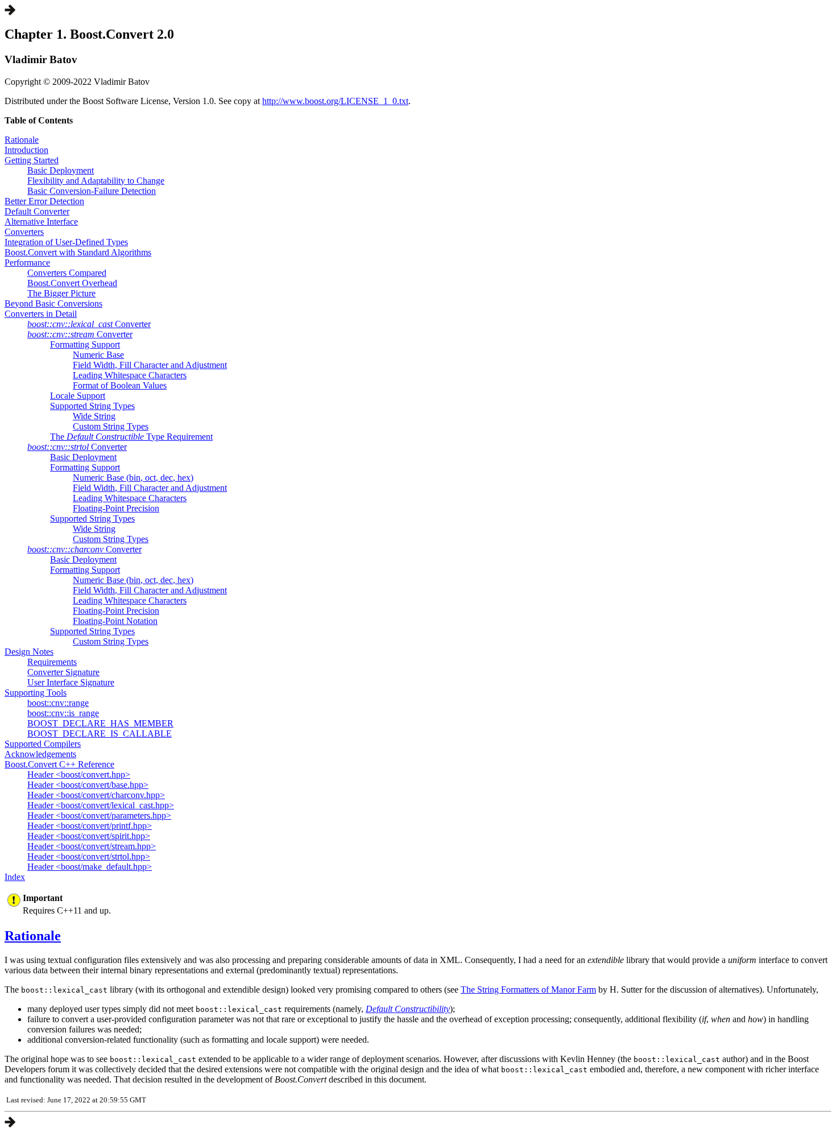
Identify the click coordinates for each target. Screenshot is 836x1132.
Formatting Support (85, 344)
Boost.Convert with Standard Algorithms (78, 252)
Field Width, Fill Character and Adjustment (150, 365)
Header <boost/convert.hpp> (78, 774)
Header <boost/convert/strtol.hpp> (88, 856)
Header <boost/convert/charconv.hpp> (96, 795)
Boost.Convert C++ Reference (59, 764)
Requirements (52, 662)
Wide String (94, 416)
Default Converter (37, 211)
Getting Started (32, 160)
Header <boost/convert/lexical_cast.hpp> (100, 805)
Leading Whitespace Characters (130, 375)
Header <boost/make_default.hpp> (89, 866)
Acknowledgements (40, 754)
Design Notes (29, 651)
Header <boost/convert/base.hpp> (87, 785)
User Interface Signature (70, 682)
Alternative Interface (41, 221)
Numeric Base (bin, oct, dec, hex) (133, 477)
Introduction (26, 150)
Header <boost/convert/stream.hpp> (91, 846)
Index (15, 877)
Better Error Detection (44, 201)
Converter (89, 324)
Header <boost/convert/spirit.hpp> (88, 836)
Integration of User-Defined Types (66, 242)
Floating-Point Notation (115, 621)
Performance (27, 262)
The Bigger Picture (61, 293)
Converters (24, 232)
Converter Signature (63, 672)
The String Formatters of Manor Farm (528, 989)
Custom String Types (110, 426)
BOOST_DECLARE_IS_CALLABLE (99, 733)
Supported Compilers (43, 744)
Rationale (22, 139)
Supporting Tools (36, 692)
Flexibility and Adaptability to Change (95, 180)
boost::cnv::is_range (63, 713)
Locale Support (77, 395)
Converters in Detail (41, 314)
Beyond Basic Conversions (53, 303)
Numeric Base (98, 355)
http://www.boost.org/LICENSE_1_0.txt (335, 101)
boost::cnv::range (58, 703)
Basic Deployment (60, 170)
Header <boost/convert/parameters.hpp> (99, 815)
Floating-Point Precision (116, 508)
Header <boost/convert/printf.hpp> (89, 826)
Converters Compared (66, 273)
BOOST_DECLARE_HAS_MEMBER (100, 723)
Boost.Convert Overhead (72, 283)
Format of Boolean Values (120, 385)
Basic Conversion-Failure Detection (91, 191)
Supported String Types (92, 406)
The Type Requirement (131, 436)
